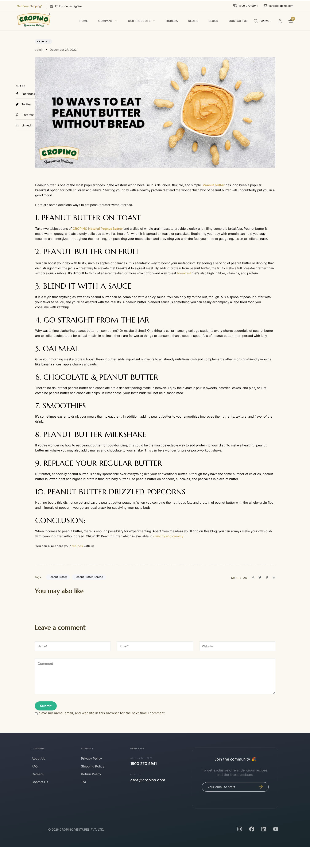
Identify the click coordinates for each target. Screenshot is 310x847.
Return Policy (91, 774)
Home (84, 21)
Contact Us (40, 782)
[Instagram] (239, 829)
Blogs (213, 21)
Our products (139, 21)
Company (105, 21)
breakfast (184, 273)
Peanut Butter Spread (89, 577)
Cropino (43, 41)
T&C (84, 782)
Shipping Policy (92, 766)
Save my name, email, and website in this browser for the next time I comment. (102, 713)
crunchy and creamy (168, 536)
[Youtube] (275, 829)
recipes (77, 546)
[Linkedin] (263, 829)
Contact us (238, 21)
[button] (262, 20)
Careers (38, 774)
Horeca (172, 21)
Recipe (193, 21)
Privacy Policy (91, 759)
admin (39, 49)
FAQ (35, 766)
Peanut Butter (58, 577)
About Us (38, 759)
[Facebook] (251, 829)
